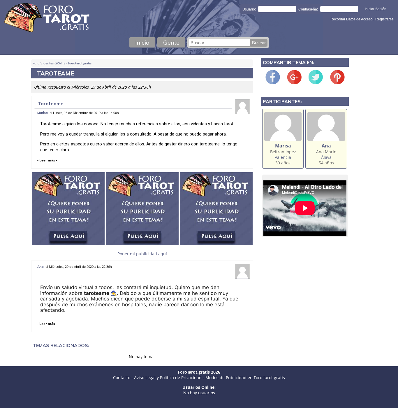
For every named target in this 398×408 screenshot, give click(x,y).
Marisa (42, 113)
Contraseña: (308, 9)
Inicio (142, 42)
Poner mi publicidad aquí (142, 253)
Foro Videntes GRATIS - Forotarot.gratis (62, 63)
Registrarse (384, 19)
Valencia (283, 157)
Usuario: (249, 9)
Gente (171, 42)
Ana (40, 267)
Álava (326, 157)
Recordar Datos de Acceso (352, 19)
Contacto (121, 377)
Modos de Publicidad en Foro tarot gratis (245, 377)
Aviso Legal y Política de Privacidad (168, 377)
